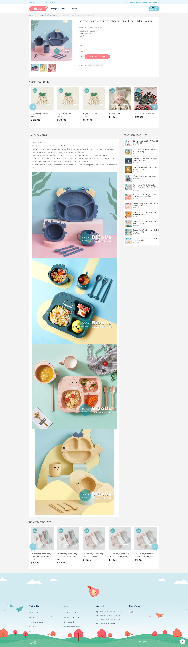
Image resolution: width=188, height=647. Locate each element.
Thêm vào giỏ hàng (97, 56)
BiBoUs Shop (34, 627)
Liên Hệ (31, 617)
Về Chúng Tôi (34, 613)
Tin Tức (74, 9)
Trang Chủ (55, 9)
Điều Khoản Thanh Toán (71, 627)
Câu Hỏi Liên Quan (36, 622)
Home (31, 15)
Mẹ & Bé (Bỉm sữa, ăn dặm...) (48, 15)
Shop (64, 9)
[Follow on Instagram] (35, 642)
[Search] (156, 8)
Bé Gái (32, 2)
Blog (31, 631)
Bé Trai (39, 2)
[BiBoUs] (38, 9)
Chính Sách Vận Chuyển (71, 617)
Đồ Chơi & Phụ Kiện (50, 2)
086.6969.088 (153, 2)
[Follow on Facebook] (31, 642)
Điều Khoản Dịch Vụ (69, 622)
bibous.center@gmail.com (138, 2)
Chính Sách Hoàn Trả (70, 613)
